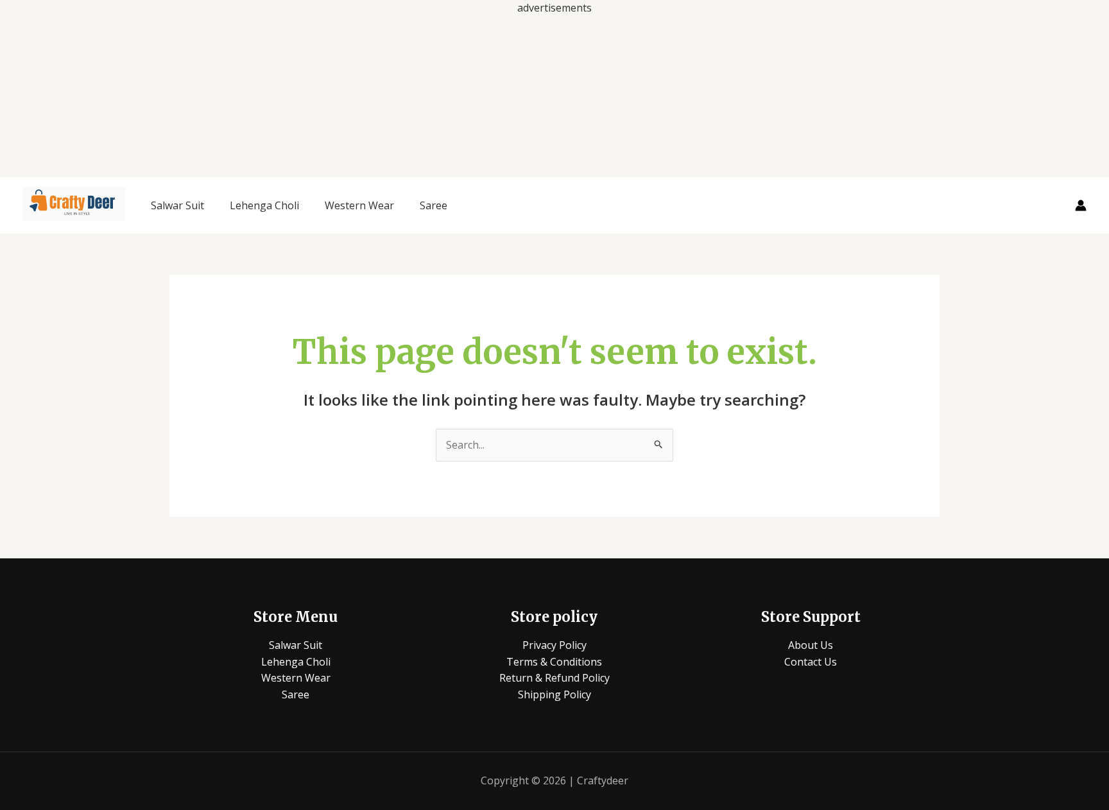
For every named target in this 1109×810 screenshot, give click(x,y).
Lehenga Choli (264, 205)
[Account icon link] (1081, 205)
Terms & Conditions (554, 662)
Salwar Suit (177, 205)
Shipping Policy (554, 694)
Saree (433, 205)
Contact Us (810, 662)
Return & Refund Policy (554, 678)
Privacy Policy (554, 645)
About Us (810, 645)
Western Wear (359, 205)
